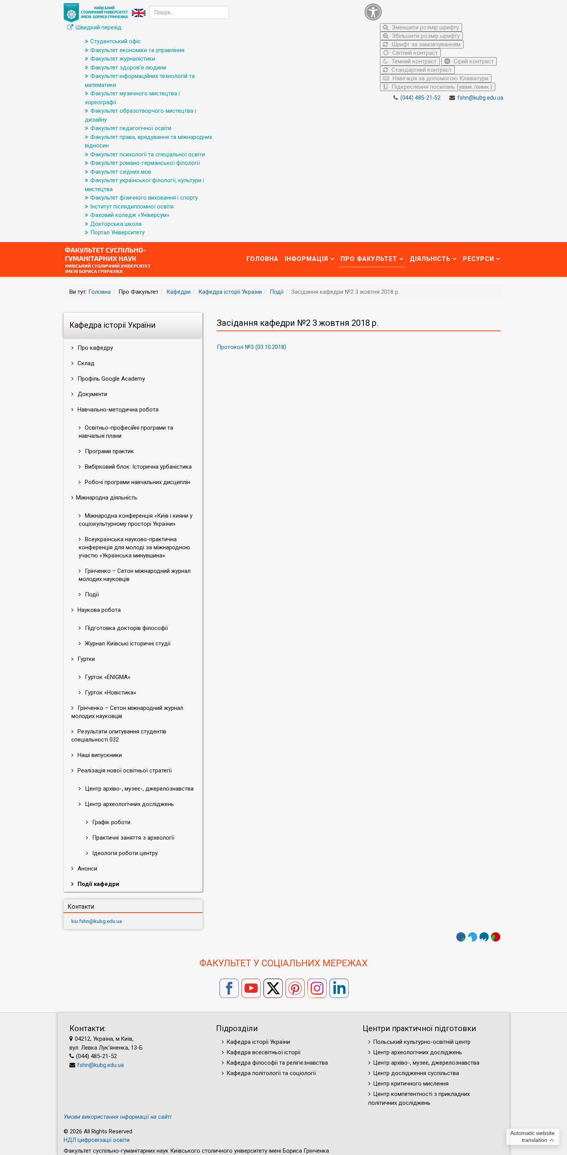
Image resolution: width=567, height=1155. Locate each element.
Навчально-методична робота (117, 409)
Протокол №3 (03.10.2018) (251, 347)
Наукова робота (98, 609)
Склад (85, 363)
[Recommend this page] (495, 937)
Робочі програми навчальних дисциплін (136, 482)
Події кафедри (97, 884)
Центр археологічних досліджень (128, 804)
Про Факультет (369, 258)
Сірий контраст (473, 61)
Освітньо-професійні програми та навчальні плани (126, 431)
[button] (432, 11)
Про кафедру (94, 347)
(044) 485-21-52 (420, 98)
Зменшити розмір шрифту (424, 27)
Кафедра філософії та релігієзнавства (277, 1062)
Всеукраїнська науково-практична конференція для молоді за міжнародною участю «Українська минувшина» (134, 547)
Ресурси (478, 258)
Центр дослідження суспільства (416, 1073)
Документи (91, 394)
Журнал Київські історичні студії (126, 643)
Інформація (306, 258)
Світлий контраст (414, 52)
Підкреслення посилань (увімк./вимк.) (441, 86)
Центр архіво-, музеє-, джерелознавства (138, 788)
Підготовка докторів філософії (125, 628)
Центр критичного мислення (411, 1083)
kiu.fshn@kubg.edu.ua (96, 921)
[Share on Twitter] (472, 937)
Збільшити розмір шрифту (425, 35)
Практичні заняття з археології (132, 837)
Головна (262, 258)
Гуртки (85, 658)
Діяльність (430, 258)
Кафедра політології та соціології (271, 1073)
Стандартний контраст (421, 69)
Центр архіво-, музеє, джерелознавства (426, 1062)
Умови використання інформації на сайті (118, 1116)
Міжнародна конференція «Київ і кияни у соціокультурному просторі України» (135, 519)
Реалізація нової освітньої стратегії (124, 770)
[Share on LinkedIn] (484, 937)
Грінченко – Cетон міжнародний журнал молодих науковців (127, 712)
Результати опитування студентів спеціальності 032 (118, 735)
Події (277, 291)
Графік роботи (110, 822)
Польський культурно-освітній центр (422, 1041)
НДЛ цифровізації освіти (97, 1139)
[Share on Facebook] (461, 937)
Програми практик (108, 451)
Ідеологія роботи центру (124, 853)
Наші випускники (99, 755)
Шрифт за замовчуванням (425, 44)
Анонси (86, 868)
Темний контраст (413, 61)
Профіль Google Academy (110, 378)
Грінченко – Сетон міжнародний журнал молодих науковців (135, 575)
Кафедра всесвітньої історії (263, 1052)
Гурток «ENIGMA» (106, 677)
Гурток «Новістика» (109, 692)
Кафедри (178, 291)
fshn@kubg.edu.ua (480, 98)
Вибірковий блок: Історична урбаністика (137, 466)
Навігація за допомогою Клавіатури (439, 78)
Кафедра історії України (230, 291)
